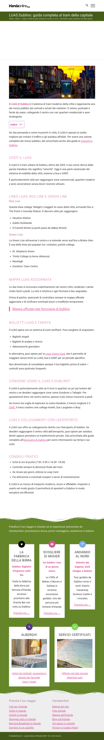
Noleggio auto (75, 677)
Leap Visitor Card (55, 353)
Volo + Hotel (29, 681)
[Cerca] (85, 5)
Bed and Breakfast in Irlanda (25, 723)
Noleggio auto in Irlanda (22, 719)
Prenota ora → (21, 613)
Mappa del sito (60, 706)
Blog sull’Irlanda (61, 719)
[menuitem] (85, 5)
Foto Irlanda (59, 710)
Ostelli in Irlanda (18, 715)
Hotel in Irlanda (17, 710)
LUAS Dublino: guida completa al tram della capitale (51, 15)
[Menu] (91, 5)
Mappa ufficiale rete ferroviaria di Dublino (41, 309)
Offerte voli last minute (75, 673)
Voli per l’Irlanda (18, 706)
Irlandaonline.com (16, 736)
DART (12, 407)
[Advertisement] (52, 40)
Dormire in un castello (21, 727)
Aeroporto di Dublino (34, 439)
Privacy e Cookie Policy (65, 727)
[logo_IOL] (19, 5)
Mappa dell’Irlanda (62, 715)
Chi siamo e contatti (63, 723)
